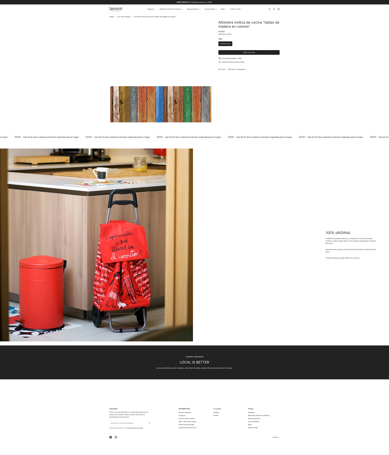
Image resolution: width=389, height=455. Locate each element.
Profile (215, 415)
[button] (151, 9)
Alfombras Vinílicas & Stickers (259, 415)
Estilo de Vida (253, 428)
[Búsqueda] (269, 9)
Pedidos (216, 412)
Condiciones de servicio (187, 428)
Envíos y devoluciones (187, 418)
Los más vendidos (124, 17)
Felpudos (251, 412)
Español (275, 437)
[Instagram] (116, 437)
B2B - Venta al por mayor (188, 421)
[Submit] (149, 423)
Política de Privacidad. (135, 428)
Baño (250, 425)
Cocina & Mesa (253, 421)
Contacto (182, 415)
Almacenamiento (254, 418)
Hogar (111, 17)
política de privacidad (186, 425)
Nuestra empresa (185, 412)
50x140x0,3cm (225, 44)
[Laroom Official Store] (116, 9)
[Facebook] (110, 437)
